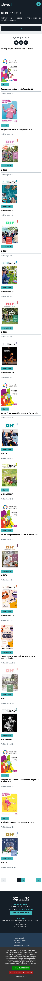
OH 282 (4, 170)
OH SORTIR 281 (7, 292)
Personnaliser (21, 977)
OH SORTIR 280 (7, 373)
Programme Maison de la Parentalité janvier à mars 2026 (20, 781)
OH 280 (4, 332)
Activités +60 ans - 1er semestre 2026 (17, 822)
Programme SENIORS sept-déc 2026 (16, 129)
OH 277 (4, 699)
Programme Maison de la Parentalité (17, 89)
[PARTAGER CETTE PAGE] (26, 42)
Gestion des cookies (22, 946)
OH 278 (4, 575)
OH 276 (4, 863)
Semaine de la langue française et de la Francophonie (18, 657)
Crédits (17, 942)
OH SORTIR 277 (7, 739)
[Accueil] (7, 4)
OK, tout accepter (22, 968)
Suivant (38, 880)
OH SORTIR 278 (7, 616)
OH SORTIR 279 (7, 494)
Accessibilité (19, 938)
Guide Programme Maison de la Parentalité (20, 413)
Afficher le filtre (21, 28)
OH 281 (4, 251)
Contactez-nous (21, 913)
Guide (5, 85)
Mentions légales (21, 940)
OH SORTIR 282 (7, 211)
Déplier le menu (38, 4)
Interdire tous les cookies (22, 972)
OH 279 (4, 454)
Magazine (7, 166)
